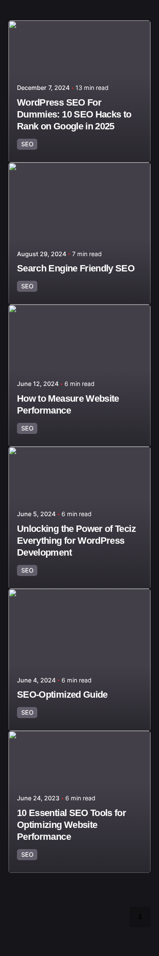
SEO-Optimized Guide (62, 694)
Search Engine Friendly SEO (75, 268)
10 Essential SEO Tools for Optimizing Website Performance (71, 825)
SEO (27, 144)
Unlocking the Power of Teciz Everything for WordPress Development (76, 540)
